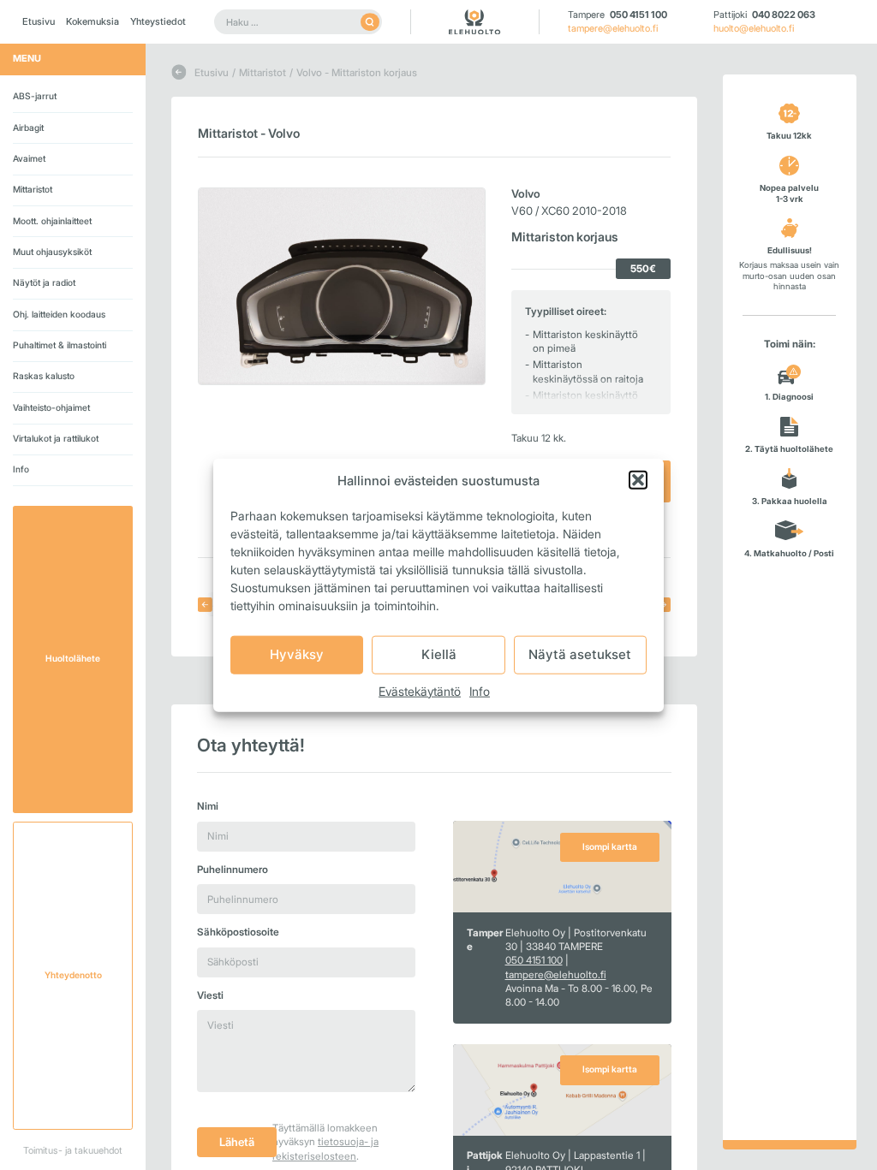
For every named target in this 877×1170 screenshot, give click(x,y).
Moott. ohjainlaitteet (52, 221)
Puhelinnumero (232, 870)
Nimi (207, 806)
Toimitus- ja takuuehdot (72, 1150)
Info (479, 690)
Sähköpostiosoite (238, 932)
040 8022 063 (783, 15)
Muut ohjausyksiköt (52, 252)
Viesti (210, 995)
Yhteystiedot (158, 21)
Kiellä (438, 654)
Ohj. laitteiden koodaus (59, 314)
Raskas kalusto (44, 376)
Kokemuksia (92, 21)
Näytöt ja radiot (44, 282)
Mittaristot (32, 189)
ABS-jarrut (35, 96)
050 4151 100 (638, 15)
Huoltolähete (72, 658)
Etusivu (38, 21)
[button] (638, 480)
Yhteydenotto (73, 975)
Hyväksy (297, 654)
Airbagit (28, 128)
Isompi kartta (609, 846)
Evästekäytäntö (420, 690)
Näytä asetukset (579, 654)
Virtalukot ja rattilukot (55, 438)
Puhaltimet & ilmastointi (59, 345)
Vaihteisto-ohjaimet (51, 407)
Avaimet (29, 158)
